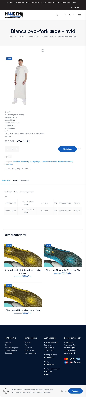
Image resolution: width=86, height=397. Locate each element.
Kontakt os (8, 342)
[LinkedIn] (75, 7)
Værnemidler (33, 36)
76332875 (72, 2)
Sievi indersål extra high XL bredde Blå (63, 270)
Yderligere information (21, 180)
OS (10, 157)
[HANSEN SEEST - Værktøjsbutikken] (14, 15)
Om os (7, 345)
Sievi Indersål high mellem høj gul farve (23, 310)
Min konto (28, 342)
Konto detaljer (29, 350)
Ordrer (27, 345)
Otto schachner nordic (49, 161)
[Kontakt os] (78, 7)
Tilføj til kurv (67, 149)
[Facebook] (72, 7)
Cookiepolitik (9, 353)
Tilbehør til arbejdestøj (65, 161)
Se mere (64, 391)
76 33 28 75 (50, 350)
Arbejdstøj (21, 36)
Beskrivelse (6, 180)
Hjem (11, 36)
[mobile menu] (79, 15)
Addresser (28, 348)
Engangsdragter (47, 36)
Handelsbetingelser (11, 348)
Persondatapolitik (11, 350)
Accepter (75, 391)
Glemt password (30, 353)
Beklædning (25, 161)
